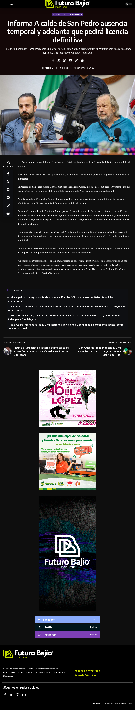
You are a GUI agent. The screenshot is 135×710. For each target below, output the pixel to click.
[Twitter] (67, 627)
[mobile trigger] (6, 4)
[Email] (70, 60)
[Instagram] (67, 634)
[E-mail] (24, 695)
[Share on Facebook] (53, 60)
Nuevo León (76, 14)
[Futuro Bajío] (67, 4)
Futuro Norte (60, 14)
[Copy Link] (76, 60)
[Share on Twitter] (58, 60)
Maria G (49, 67)
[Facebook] (67, 619)
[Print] (82, 60)
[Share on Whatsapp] (64, 60)
